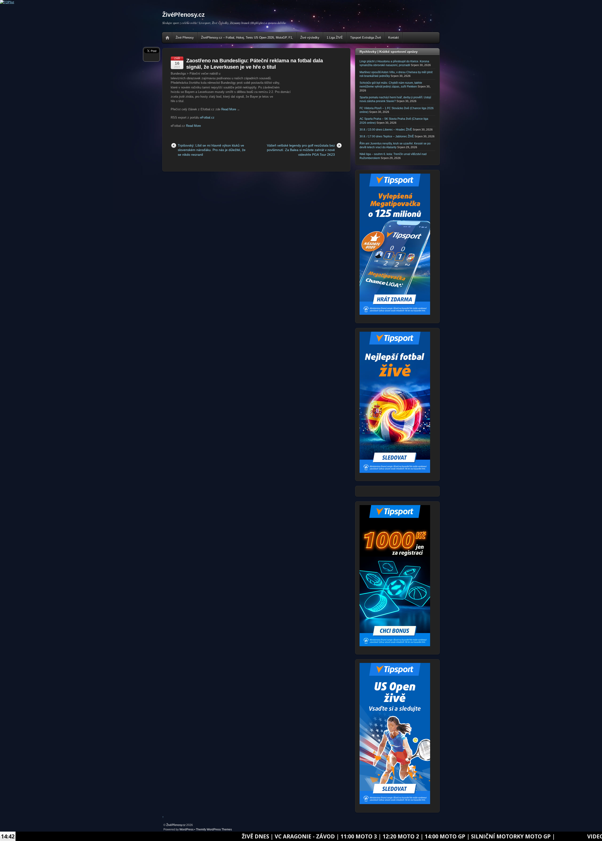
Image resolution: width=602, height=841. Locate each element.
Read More (228, 109)
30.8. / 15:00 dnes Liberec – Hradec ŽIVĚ (386, 129)
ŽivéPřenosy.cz (176, 824)
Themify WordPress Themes (214, 829)
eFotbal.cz (207, 117)
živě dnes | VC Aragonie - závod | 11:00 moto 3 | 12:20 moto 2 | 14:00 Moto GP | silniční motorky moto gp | (334, 836)
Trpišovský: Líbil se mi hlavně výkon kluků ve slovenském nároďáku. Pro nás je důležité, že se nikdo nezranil (212, 149)
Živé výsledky (309, 37)
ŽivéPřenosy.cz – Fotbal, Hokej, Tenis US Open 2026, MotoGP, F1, (247, 37)
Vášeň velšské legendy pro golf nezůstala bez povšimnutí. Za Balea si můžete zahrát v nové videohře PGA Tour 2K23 (301, 149)
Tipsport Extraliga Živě (365, 37)
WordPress (186, 829)
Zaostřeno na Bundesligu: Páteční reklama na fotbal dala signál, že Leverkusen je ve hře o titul (254, 64)
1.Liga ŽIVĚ (335, 37)
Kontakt (393, 37)
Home (167, 37)
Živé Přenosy (185, 37)
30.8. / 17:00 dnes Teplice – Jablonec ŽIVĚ (387, 136)
